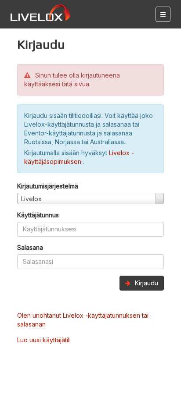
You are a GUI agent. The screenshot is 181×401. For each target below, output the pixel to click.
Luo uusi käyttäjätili (44, 340)
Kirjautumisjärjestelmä (47, 186)
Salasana (30, 247)
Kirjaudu (145, 283)
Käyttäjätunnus (38, 215)
